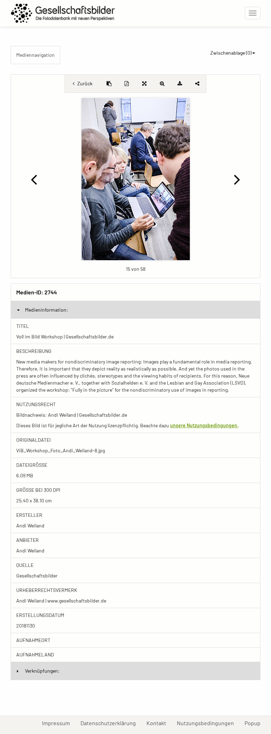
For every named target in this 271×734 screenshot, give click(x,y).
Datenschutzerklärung (110, 722)
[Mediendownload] (179, 83)
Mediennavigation (35, 55)
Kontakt (158, 722)
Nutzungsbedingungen (208, 722)
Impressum (58, 722)
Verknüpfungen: (42, 671)
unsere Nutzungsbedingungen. (204, 425)
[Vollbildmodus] (144, 83)
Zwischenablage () (231, 53)
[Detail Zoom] (162, 83)
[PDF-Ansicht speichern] (127, 83)
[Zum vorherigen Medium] (33, 179)
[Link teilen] (197, 83)
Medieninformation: (46, 310)
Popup (255, 722)
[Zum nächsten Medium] (237, 179)
